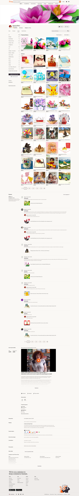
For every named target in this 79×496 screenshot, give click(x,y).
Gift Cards (56, 3)
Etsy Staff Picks (26, 3)
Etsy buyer (25, 244)
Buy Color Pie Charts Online (13, 462)
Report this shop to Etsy (12, 85)
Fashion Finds (40, 3)
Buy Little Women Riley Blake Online (45, 457)
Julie (27, 287)
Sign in (64, 1)
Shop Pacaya (57, 457)
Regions (69, 494)
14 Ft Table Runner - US (27, 457)
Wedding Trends (50, 3)
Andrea (25, 227)
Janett (25, 312)
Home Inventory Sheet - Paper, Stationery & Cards (16, 464)
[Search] (60, 2)
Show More (39, 466)
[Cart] (69, 2)
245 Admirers (10, 82)
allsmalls (25, 209)
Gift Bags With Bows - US (12, 459)
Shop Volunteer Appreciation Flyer (13, 457)
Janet (25, 299)
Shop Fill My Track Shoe (12, 458)
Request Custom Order (14, 74)
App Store (12, 490)
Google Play (19, 490)
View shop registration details (29, 451)
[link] (22, 188)
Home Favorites (33, 3)
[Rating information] (13, 27)
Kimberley (25, 282)
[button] (61, 27)
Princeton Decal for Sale (12, 463)
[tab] (14, 35)
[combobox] (36, 2)
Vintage (45, 3)
